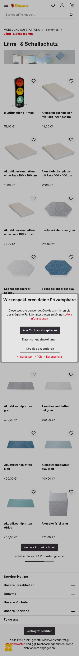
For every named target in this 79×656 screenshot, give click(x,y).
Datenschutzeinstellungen (40, 339)
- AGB (39, 356)
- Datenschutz (53, 356)
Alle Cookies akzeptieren (40, 330)
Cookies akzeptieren (40, 348)
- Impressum (25, 356)
